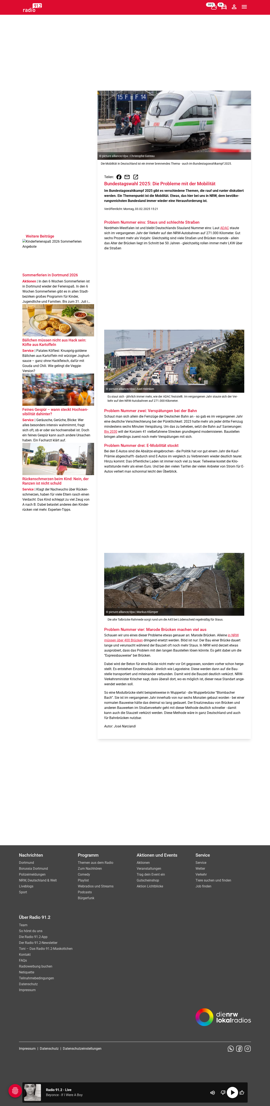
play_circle (232, 1092)
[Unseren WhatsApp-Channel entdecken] (230, 1048)
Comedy (84, 874)
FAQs (23, 960)
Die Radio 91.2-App (33, 937)
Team (23, 925)
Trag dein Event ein (151, 874)
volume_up (213, 1093)
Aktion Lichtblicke (150, 886)
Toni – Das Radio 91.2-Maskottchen (46, 949)
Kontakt (25, 955)
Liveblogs (26, 886)
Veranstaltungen (149, 869)
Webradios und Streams (95, 886)
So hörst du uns (30, 931)
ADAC (224, 228)
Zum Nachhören (90, 869)
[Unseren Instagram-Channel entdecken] (247, 1048)
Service (201, 863)
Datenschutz (28, 984)
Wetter (200, 869)
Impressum (27, 990)
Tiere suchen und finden (213, 880)
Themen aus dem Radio (95, 863)
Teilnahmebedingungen (36, 978)
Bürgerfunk (86, 898)
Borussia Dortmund (33, 869)
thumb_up (241, 1092)
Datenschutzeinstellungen (82, 1049)
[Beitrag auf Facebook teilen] (119, 177)
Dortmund (26, 863)
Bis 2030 (110, 432)
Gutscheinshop (148, 880)
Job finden (203, 886)
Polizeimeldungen (32, 874)
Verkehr (201, 874)
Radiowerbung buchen (35, 966)
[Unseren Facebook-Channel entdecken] (239, 1048)
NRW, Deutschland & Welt (38, 880)
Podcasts (85, 892)
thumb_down (223, 1092)
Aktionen (143, 863)
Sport (23, 892)
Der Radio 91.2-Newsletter (38, 943)
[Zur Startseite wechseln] (32, 7)
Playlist (83, 880)
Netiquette (26, 972)
